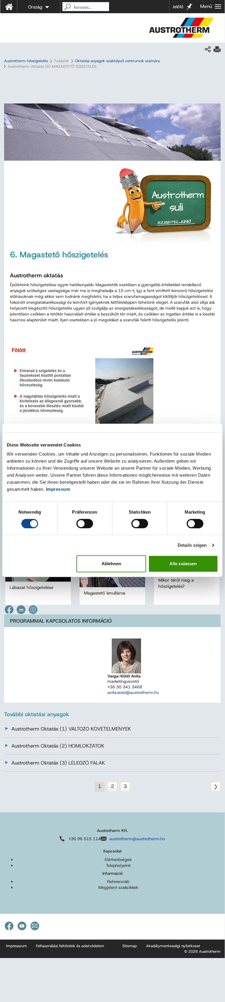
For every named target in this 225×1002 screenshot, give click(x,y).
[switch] (84, 523)
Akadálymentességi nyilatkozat (173, 945)
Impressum (58, 489)
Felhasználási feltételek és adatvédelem (70, 945)
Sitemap (129, 945)
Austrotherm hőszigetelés (26, 60)
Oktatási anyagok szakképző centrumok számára (117, 60)
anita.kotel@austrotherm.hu (133, 692)
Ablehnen (111, 563)
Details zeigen (192, 545)
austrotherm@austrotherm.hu (137, 838)
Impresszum (16, 945)
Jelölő (177, 7)
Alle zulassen (183, 563)
